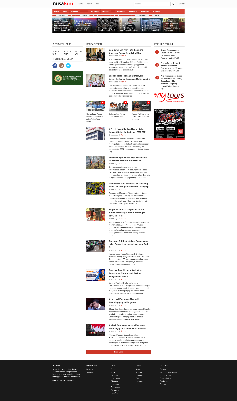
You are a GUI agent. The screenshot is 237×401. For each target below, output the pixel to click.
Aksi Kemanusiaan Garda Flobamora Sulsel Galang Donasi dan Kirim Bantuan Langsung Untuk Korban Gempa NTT (171, 82)
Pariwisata (145, 11)
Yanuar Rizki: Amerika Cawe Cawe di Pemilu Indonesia (140, 116)
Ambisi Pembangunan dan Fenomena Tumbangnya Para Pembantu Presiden (127, 327)
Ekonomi (74, 11)
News (80, 3)
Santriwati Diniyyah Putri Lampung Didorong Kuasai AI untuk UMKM (126, 51)
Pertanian (62, 15)
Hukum (84, 15)
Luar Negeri (94, 11)
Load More (118, 352)
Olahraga (105, 11)
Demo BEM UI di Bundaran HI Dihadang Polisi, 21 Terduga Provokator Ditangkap (128, 185)
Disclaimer (164, 381)
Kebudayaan (142, 15)
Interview (139, 381)
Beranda (89, 369)
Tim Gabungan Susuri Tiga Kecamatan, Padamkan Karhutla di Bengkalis (128, 159)
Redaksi (163, 369)
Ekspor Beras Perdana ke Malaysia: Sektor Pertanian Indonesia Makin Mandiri (129, 77)
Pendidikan (133, 11)
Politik (65, 11)
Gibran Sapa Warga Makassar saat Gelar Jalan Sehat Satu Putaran (94, 118)
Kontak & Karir (165, 375)
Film (137, 378)
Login (182, 3)
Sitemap (163, 384)
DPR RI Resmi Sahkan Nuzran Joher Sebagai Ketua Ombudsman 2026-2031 (127, 130)
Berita (56, 11)
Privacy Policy (165, 378)
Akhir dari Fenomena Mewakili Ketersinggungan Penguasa (124, 301)
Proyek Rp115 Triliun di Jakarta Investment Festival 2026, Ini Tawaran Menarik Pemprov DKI (172, 67)
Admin (123, 55)
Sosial (157, 15)
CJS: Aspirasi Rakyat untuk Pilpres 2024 (117, 115)
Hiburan (139, 372)
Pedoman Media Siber (168, 372)
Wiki (97, 3)
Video (89, 3)
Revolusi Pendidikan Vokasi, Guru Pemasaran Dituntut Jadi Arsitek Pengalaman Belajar (125, 273)
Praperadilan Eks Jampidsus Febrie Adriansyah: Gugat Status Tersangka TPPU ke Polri (127, 212)
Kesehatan (121, 11)
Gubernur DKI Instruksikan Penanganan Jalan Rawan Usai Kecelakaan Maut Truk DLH (128, 244)
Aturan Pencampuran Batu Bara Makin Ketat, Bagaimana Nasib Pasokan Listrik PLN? (170, 54)
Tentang (89, 372)
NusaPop (156, 11)
